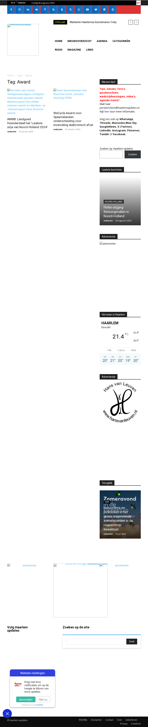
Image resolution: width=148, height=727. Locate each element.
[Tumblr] (62, 9)
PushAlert (39, 705)
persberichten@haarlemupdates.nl (119, 107)
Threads (105, 123)
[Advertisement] (124, 281)
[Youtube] (87, 9)
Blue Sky (131, 123)
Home (10, 75)
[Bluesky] (96, 9)
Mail (47, 637)
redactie (11, 131)
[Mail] (36, 9)
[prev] (130, 22)
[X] (70, 9)
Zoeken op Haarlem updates (116, 148)
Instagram (12, 664)
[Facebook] (11, 9)
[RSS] (53, 9)
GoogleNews (108, 126)
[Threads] (113, 9)
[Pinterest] (45, 9)
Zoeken (132, 154)
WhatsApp (126, 119)
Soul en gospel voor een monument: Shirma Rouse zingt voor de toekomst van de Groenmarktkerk (119, 520)
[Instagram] (19, 9)
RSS (47, 661)
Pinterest (133, 130)
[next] (136, 22)
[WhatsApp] (79, 9)
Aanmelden (25, 699)
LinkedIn (105, 130)
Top (107, 193)
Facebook (12, 650)
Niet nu (43, 699)
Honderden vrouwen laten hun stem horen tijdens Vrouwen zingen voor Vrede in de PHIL (119, 207)
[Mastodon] (104, 9)
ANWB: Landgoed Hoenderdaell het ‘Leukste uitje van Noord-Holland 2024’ (27, 123)
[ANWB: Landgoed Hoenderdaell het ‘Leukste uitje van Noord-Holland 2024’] (27, 101)
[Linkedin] (28, 9)
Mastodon (23, 710)
